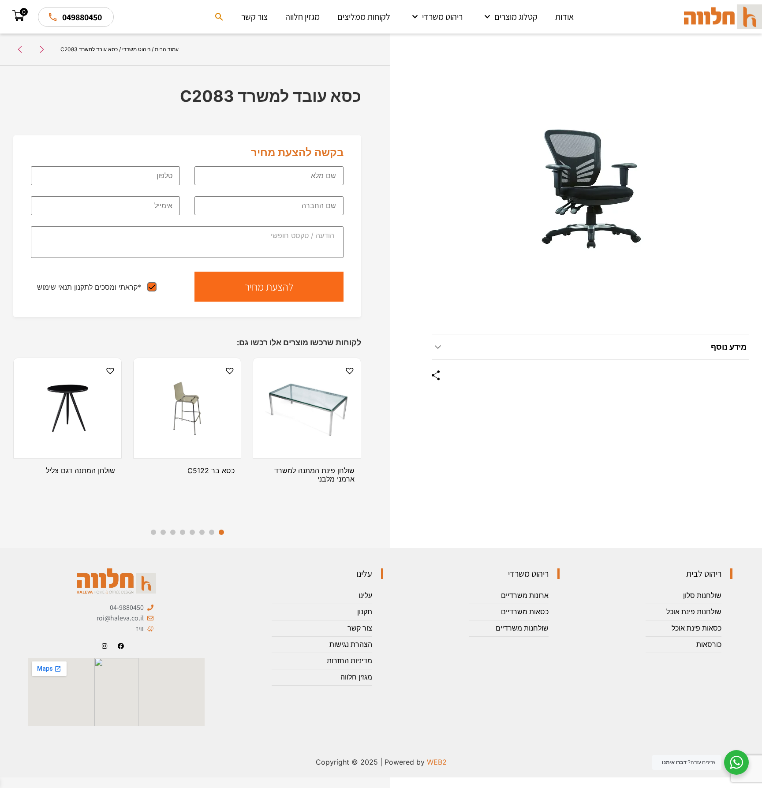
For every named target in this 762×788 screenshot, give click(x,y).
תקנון (364, 612)
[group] (590, 191)
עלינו (365, 595)
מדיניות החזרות (349, 661)
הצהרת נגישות (350, 644)
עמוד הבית (167, 49)
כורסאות (708, 644)
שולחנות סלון (702, 595)
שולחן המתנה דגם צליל (80, 470)
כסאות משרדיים (525, 612)
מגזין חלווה (302, 16)
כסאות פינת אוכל (696, 628)
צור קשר (254, 16)
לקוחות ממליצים (363, 16)
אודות (564, 16)
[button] (219, 16)
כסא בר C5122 (211, 470)
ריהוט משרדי (442, 16)
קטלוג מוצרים (516, 16)
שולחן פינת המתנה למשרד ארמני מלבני (314, 475)
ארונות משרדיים (525, 595)
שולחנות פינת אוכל (693, 612)
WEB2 (437, 762)
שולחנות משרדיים (522, 628)
